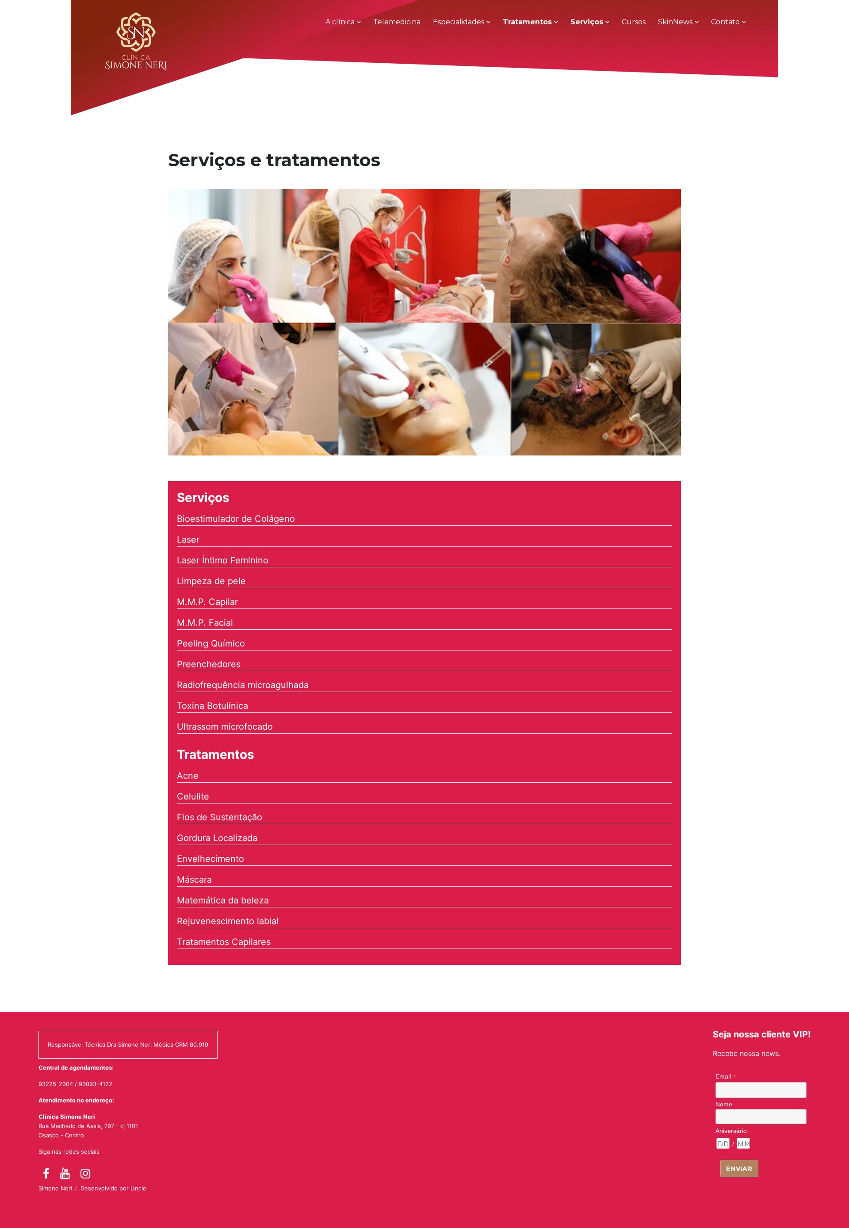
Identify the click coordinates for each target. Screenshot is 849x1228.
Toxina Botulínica (212, 705)
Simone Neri (55, 1188)
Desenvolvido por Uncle (113, 1188)
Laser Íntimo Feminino (222, 560)
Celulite (193, 796)
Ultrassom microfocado (225, 726)
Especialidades (458, 22)
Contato (725, 22)
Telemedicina (397, 22)
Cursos (634, 22)
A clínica (340, 22)
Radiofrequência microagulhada (243, 685)
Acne (188, 775)
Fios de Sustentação (219, 817)
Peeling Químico (211, 643)
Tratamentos (527, 22)
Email (725, 1076)
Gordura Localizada (217, 838)
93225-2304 (55, 1083)
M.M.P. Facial (205, 622)
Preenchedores (209, 664)
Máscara (194, 879)
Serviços (586, 22)
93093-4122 (95, 1083)
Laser (188, 539)
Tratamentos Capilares (224, 942)
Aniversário (731, 1130)
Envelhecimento (210, 858)
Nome (723, 1104)
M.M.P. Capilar (207, 602)
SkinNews (675, 22)
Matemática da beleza (223, 900)
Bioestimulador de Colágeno (236, 518)
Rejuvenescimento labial (228, 921)
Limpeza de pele (211, 581)
